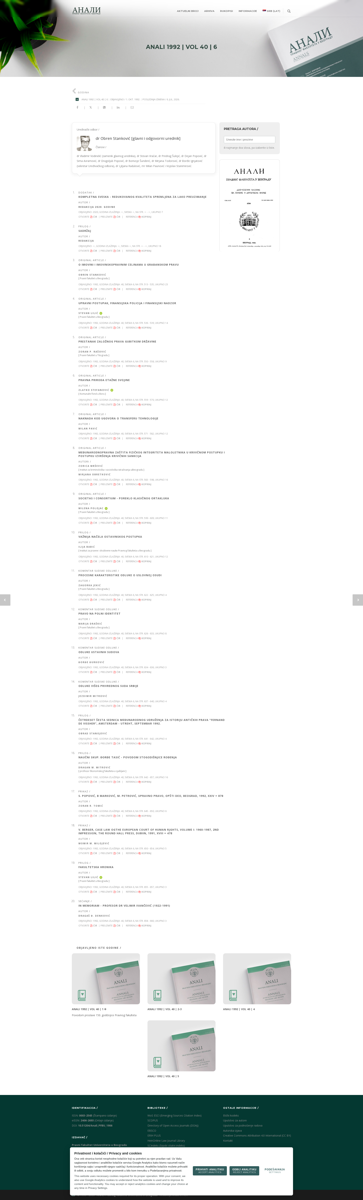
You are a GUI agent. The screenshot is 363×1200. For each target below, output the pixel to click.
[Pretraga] (289, 11)
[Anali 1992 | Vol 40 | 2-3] (181, 978)
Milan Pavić (88, 428)
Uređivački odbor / (141, 148)
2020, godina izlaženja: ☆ (108, 212)
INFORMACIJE (248, 10)
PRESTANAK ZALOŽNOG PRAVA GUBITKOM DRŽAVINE (117, 341)
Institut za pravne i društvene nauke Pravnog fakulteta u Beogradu (115, 550)
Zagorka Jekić (89, 585)
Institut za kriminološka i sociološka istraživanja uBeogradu (111, 469)
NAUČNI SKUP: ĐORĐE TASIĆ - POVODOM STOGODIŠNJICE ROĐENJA (127, 757)
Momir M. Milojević (93, 843)
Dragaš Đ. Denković (94, 915)
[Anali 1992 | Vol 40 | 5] (181, 1045)
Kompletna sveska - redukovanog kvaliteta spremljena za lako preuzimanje (142, 197)
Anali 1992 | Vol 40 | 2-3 (164, 1009)
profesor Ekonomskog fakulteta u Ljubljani (102, 771)
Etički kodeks (231, 1115)
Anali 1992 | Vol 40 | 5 (163, 1076)
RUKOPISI (226, 10)
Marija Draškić (90, 623)
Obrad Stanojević (92, 733)
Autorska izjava (232, 1130)
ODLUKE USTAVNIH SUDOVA (98, 652)
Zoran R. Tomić (90, 805)
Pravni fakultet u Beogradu (94, 278)
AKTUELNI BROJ (188, 10)
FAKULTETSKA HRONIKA (96, 867)
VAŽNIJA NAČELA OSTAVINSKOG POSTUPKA (110, 536)
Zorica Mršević (90, 466)
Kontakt (228, 1140)
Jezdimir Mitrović (92, 696)
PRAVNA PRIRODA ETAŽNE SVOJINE (104, 380)
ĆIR (95, 216)
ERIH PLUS (154, 1135)
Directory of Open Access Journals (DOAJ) (173, 1125)
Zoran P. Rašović (92, 351)
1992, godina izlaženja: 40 (108, 284)
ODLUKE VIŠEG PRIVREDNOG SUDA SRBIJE (108, 686)
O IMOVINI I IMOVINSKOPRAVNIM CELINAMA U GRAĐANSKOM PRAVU (128, 264)
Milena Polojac (91, 508)
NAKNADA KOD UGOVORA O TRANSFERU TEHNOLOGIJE (118, 418)
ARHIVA (209, 10)
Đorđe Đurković (91, 662)
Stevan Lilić (88, 313)
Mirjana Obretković (94, 474)
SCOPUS (152, 1120)
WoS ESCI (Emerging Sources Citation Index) (174, 1115)
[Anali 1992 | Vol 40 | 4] (257, 978)
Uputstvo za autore (235, 1120)
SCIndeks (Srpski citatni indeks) (166, 1145)
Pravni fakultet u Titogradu (94, 355)
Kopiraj (147, 216)
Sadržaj (84, 231)
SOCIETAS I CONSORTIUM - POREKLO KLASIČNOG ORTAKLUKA (123, 498)
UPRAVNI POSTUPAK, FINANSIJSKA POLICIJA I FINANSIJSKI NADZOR (127, 303)
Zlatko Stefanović (93, 390)
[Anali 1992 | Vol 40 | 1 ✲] (106, 978)
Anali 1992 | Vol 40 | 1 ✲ (89, 1009)
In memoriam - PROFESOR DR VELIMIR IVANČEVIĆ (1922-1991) (124, 905)
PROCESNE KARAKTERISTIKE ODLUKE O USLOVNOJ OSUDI (120, 575)
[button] (249, 205)
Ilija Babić (86, 546)
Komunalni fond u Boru (92, 393)
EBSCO (151, 1130)
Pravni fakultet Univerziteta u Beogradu (99, 1145)
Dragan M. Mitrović (94, 767)
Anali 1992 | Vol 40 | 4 (239, 1009)
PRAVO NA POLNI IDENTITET (99, 613)
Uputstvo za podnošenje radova (242, 1125)
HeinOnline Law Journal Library (166, 1140)
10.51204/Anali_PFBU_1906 (95, 1125)
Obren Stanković (92, 274)
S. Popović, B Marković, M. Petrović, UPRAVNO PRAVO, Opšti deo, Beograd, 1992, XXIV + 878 (150, 796)
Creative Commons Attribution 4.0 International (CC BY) (257, 1135)
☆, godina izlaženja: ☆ (106, 246)
